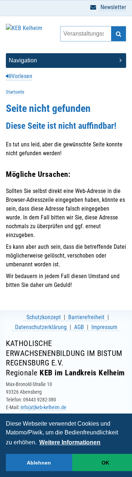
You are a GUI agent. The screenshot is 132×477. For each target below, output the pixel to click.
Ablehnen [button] (39, 463)
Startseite (15, 92)
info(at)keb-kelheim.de (43, 407)
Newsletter (112, 7)
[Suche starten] (118, 33)
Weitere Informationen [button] (69, 442)
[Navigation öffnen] (66, 60)
